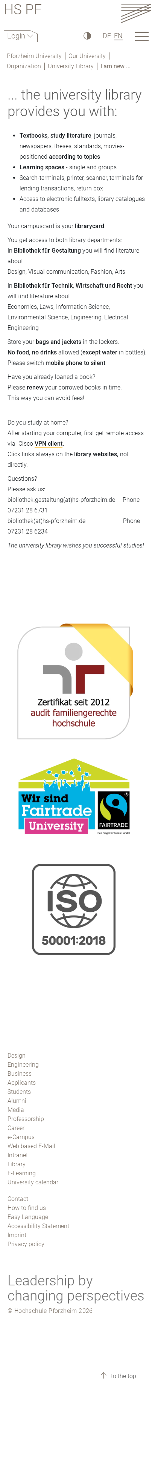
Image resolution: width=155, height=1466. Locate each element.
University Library (71, 66)
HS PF (23, 11)
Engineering (23, 1064)
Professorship (26, 1119)
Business (20, 1073)
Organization (24, 66)
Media (16, 1109)
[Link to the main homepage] (136, 13)
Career (16, 1128)
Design (17, 1055)
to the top (122, 1376)
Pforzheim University (34, 56)
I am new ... (115, 66)
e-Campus (21, 1137)
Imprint (17, 1235)
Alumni (17, 1100)
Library (17, 1164)
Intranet (18, 1155)
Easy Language (28, 1217)
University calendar (33, 1182)
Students (19, 1091)
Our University (87, 56)
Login (17, 35)
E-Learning (22, 1173)
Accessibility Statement (38, 1226)
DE (107, 36)
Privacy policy (26, 1244)
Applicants (22, 1082)
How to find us (27, 1207)
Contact (18, 1198)
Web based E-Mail (31, 1146)
